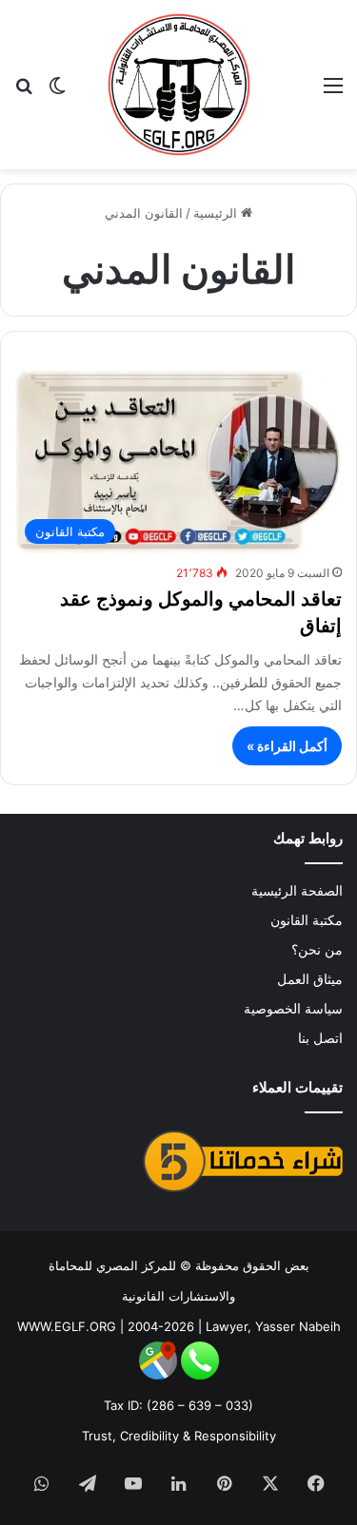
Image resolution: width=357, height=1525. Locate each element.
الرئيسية (217, 213)
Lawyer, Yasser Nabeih (273, 1326)
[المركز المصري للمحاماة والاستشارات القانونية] (179, 84)
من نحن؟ (317, 949)
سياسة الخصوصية (293, 1008)
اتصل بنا (320, 1038)
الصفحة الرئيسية (297, 890)
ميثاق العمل (310, 979)
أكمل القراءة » (287, 746)
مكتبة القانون (306, 920)
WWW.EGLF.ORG (66, 1326)
